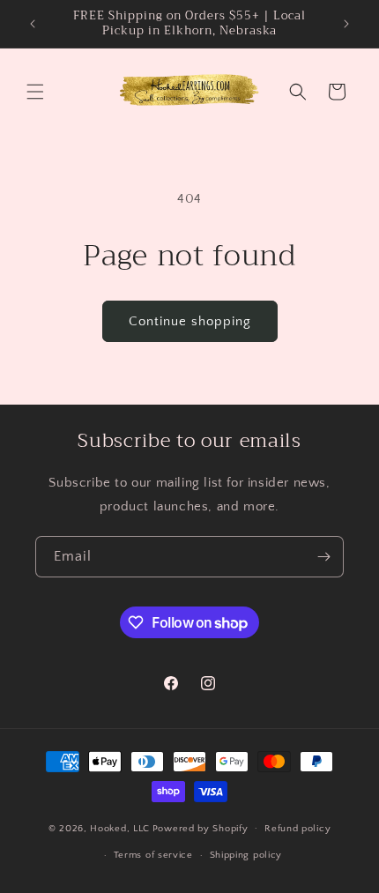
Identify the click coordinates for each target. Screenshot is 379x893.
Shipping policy (246, 855)
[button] (35, 91)
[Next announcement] (346, 23)
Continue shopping (190, 321)
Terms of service (153, 855)
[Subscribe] (323, 556)
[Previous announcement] (32, 23)
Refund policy (297, 828)
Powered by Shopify (200, 827)
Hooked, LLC (120, 827)
